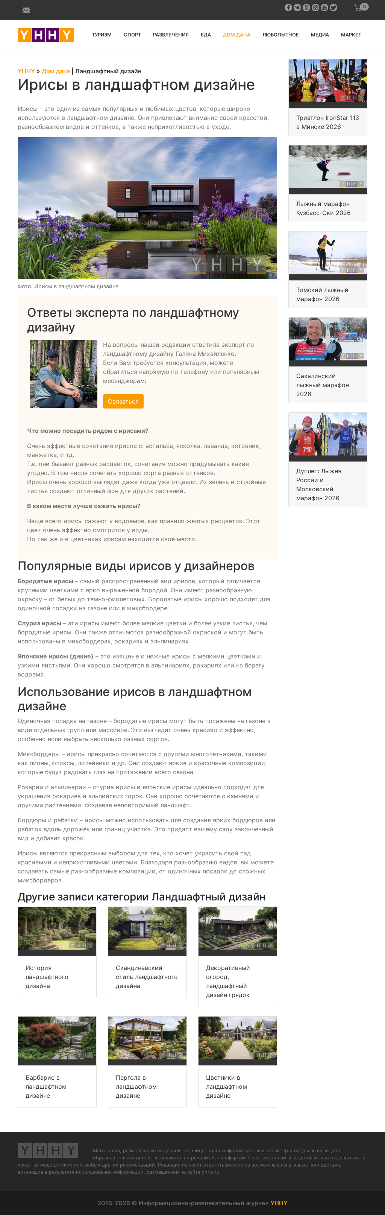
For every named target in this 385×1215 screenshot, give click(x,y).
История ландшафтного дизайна (47, 977)
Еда (206, 35)
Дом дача (236, 35)
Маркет (351, 35)
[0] (358, 8)
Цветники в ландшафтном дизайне (226, 1086)
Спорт (132, 35)
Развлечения (171, 35)
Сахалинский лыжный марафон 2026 (322, 385)
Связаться (123, 401)
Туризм (102, 35)
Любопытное (280, 35)
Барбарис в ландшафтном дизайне (46, 1086)
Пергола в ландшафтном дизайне (136, 1086)
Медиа (320, 35)
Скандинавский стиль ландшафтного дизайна (147, 977)
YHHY (279, 1203)
